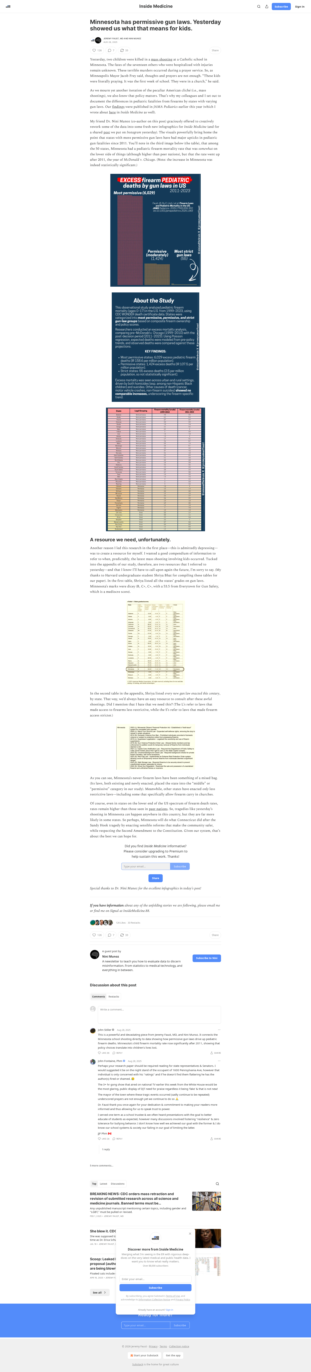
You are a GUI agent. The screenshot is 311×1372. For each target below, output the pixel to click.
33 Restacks (134, 922)
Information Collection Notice (154, 1299)
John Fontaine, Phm (110, 1061)
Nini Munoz (135, 38)
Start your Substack (146, 1355)
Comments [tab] (98, 996)
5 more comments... (101, 1165)
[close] (190, 1233)
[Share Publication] (266, 6)
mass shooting (161, 59)
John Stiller (104, 1030)
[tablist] (105, 996)
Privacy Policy (182, 1299)
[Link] (85, 540)
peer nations (158, 809)
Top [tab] (94, 1183)
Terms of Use (173, 1295)
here (112, 112)
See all (97, 1292)
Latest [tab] (103, 1183)
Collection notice (179, 1346)
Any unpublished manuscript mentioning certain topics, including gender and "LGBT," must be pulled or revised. (138, 1210)
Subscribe (281, 6)
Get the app (173, 1355)
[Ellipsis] (219, 1030)
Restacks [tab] (114, 996)
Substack (137, 1364)
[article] (155, 1207)
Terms (163, 1346)
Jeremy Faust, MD (113, 38)
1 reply (106, 1149)
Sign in (300, 6)
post (106, 132)
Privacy (153, 1346)
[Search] (258, 6)
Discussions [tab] (117, 1183)
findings (118, 106)
